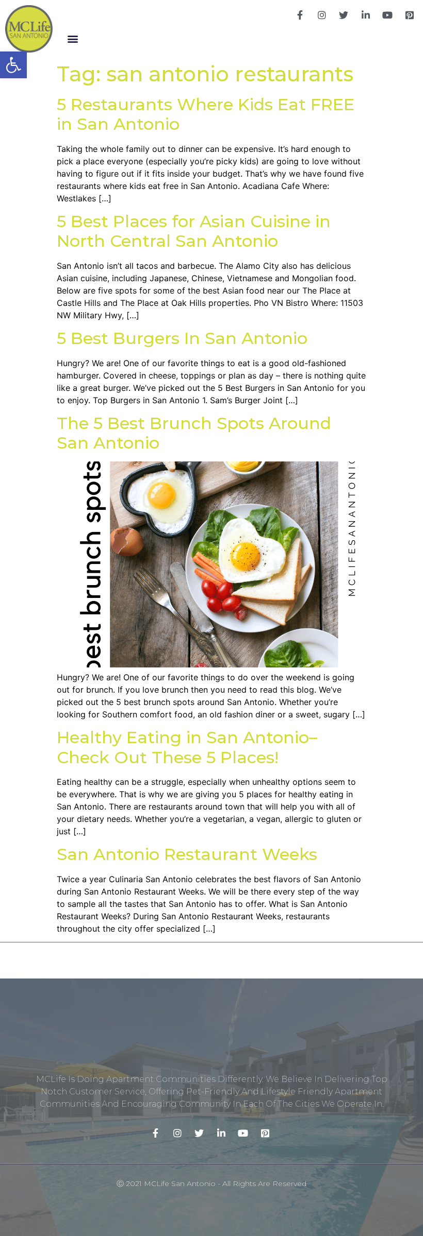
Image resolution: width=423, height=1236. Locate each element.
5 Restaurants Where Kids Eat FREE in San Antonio (205, 114)
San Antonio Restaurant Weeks (187, 854)
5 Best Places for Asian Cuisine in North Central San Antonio (194, 231)
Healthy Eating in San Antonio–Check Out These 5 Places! (187, 747)
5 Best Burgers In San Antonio (182, 338)
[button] (72, 38)
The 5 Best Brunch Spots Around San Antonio (194, 433)
